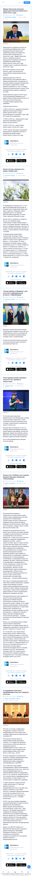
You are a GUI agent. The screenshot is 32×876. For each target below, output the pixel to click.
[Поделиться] (8, 154)
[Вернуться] (29, 866)
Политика (7, 299)
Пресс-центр (15, 874)
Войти (27, 2)
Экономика (12, 483)
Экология (7, 175)
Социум (14, 17)
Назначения (8, 17)
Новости (20, 15)
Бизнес (7, 483)
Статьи (3, 874)
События (22, 874)
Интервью (28, 874)
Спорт (11, 386)
